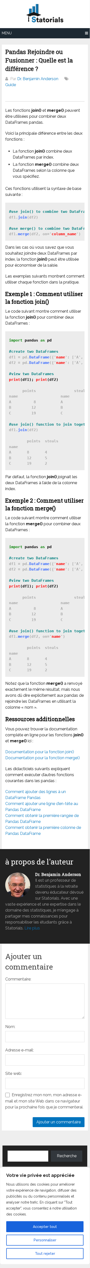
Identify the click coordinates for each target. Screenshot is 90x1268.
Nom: (10, 1026)
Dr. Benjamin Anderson (37, 78)
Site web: (13, 1073)
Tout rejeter (45, 1254)
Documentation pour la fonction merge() (42, 757)
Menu (7, 33)
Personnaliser (45, 1240)
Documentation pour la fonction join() (39, 751)
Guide (10, 84)
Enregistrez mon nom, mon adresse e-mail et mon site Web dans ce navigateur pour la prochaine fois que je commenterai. (44, 1101)
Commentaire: (18, 979)
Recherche (67, 1155)
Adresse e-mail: (19, 1050)
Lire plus (32, 928)
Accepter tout (45, 1227)
